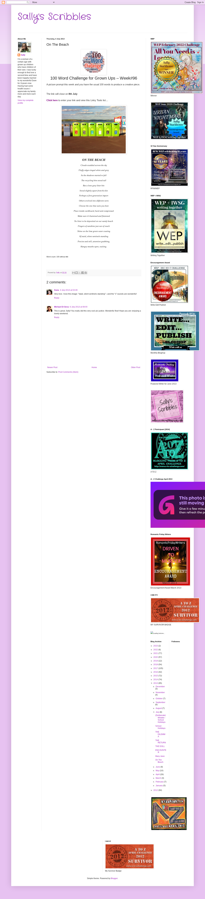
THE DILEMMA (160, 734)
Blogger (114, 878)
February (160, 782)
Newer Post (52, 367)
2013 (155, 683)
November (160, 692)
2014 (155, 679)
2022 (155, 650)
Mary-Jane (160, 756)
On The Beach (159, 761)
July (158, 712)
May (158, 770)
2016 (155, 672)
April (158, 774)
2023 (155, 646)
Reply (56, 298)
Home (94, 367)
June (158, 767)
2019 (155, 661)
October (159, 698)
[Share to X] (79, 272)
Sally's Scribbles (54, 17)
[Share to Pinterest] (85, 272)
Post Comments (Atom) (68, 372)
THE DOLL (160, 746)
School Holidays (160, 727)
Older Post (135, 367)
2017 (155, 668)
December (160, 686)
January (159, 785)
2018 (155, 664)
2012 (155, 790)
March (159, 778)
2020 (155, 657)
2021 (155, 653)
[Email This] (73, 272)
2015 (155, 676)
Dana (56, 290)
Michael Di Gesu (61, 307)
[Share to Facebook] (82, 272)
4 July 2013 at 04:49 (69, 290)
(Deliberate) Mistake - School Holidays (160, 718)
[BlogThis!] (76, 272)
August (159, 708)
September (160, 702)
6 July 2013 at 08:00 (78, 307)
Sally (23, 55)
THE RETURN (160, 741)
